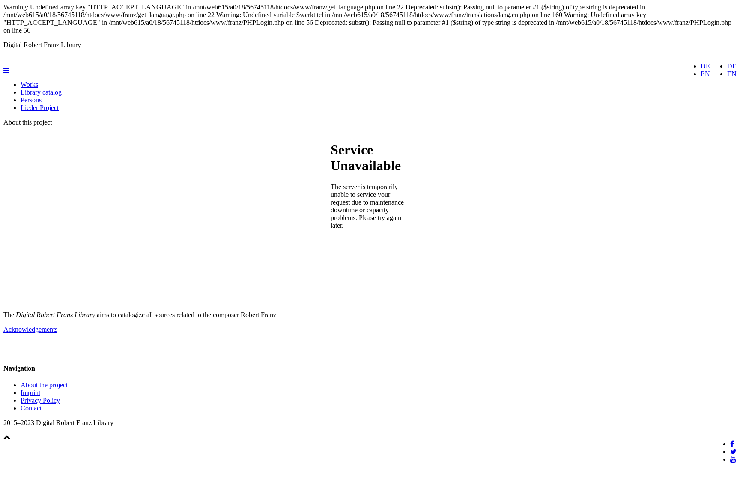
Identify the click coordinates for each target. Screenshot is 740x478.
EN (732, 73)
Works (29, 84)
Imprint (30, 392)
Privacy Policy (40, 400)
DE (732, 66)
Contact (31, 408)
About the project (44, 385)
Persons (31, 100)
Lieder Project (40, 107)
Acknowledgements (30, 329)
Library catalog (41, 92)
